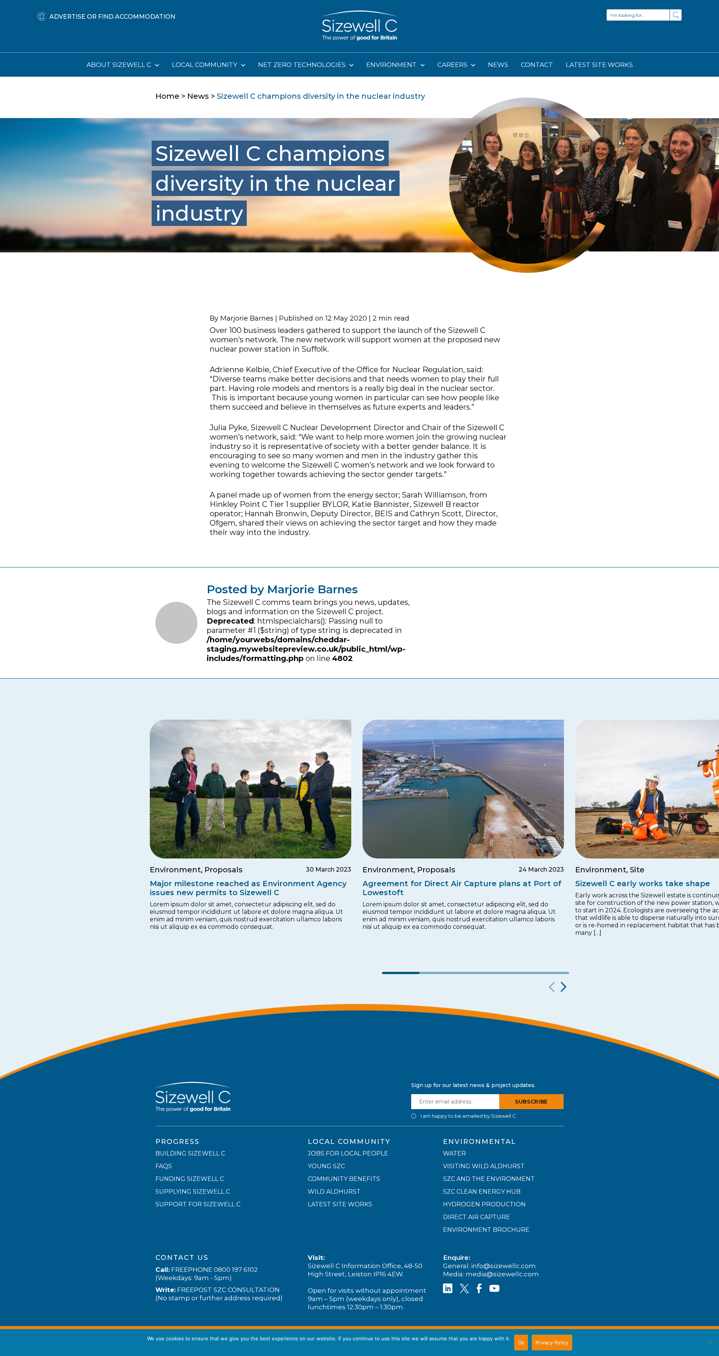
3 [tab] (475, 973)
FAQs (163, 1166)
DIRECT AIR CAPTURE (476, 1217)
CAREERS (453, 64)
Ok (521, 1343)
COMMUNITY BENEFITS (344, 1178)
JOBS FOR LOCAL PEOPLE (348, 1153)
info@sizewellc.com (503, 1266)
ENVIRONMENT (392, 64)
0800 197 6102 (236, 1269)
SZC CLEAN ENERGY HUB (482, 1191)
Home (167, 96)
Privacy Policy (552, 1343)
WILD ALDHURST (334, 1191)
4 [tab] (513, 973)
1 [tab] (400, 973)
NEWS (498, 64)
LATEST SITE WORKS (599, 64)
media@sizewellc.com (502, 1274)
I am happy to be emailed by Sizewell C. (469, 1116)
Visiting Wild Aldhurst (484, 1166)
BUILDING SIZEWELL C (190, 1153)
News (198, 96)
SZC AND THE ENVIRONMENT (489, 1178)
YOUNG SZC (326, 1166)
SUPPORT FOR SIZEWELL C (197, 1204)
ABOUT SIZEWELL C (120, 64)
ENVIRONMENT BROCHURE (486, 1229)
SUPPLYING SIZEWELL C (192, 1191)
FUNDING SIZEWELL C (189, 1178)
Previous (550, 987)
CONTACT (537, 64)
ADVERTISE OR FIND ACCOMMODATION (112, 16)
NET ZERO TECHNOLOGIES (302, 64)
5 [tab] (550, 973)
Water (454, 1153)
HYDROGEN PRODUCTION (484, 1204)
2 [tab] (438, 973)
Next (562, 987)
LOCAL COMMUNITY (205, 64)
